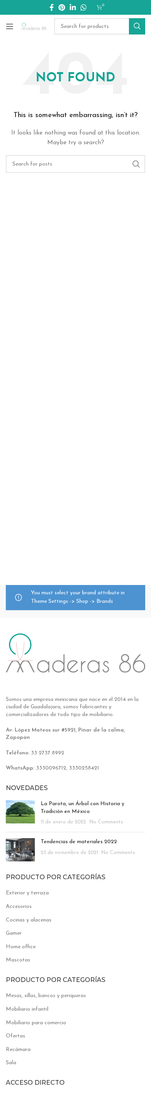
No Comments (106, 822)
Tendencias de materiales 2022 (79, 842)
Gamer (14, 933)
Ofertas (15, 1036)
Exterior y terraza (27, 893)
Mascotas (18, 960)
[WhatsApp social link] (83, 7)
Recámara (18, 1050)
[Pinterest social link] (61, 7)
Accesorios (19, 906)
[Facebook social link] (51, 7)
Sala (11, 1063)
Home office (21, 947)
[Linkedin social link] (72, 7)
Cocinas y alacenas (28, 920)
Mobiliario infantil (27, 1009)
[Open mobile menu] (9, 26)
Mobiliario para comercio (36, 1023)
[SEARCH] (137, 26)
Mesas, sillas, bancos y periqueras (46, 996)
